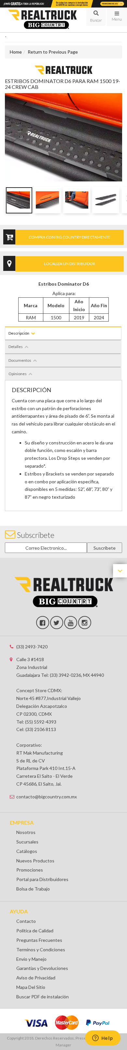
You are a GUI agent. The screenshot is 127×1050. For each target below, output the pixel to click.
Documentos (19, 360)
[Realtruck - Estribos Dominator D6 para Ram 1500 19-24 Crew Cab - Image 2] (47, 200)
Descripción (18, 333)
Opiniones (17, 373)
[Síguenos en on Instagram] (84, 622)
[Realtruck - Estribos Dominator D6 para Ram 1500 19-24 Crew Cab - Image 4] (105, 200)
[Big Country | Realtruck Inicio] (42, 20)
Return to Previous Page (53, 52)
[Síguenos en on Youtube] (70, 622)
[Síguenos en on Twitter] (56, 622)
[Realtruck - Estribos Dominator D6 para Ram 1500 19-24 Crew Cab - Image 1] (18, 200)
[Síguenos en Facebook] (42, 622)
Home (16, 52)
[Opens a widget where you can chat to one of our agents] (102, 1038)
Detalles (15, 346)
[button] (96, 17)
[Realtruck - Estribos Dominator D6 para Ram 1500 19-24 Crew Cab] (63, 69)
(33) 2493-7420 (32, 646)
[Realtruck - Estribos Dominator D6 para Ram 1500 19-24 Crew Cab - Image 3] (76, 200)
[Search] (96, 17)
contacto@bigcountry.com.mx (46, 796)
